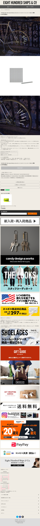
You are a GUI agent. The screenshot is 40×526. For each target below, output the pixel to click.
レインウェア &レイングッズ (24, 174)
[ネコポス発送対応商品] (20, 315)
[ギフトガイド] (20, 384)
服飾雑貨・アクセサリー (5, 174)
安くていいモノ (16, 174)
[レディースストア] (20, 467)
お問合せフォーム (29, 325)
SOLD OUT (20, 168)
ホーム (2, 9)
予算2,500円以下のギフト (20, 177)
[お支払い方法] (20, 447)
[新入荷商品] (20, 224)
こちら (5, 323)
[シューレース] (20, 344)
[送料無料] (20, 409)
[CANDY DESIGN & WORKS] (20, 264)
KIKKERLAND (7, 9)
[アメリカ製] (20, 304)
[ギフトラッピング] (20, 401)
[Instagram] (20, 418)
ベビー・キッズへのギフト (5, 177)
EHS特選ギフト (12, 177)
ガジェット (11, 174)
